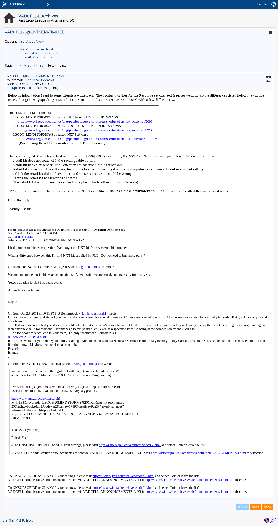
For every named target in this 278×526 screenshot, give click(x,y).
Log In (262, 4)
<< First (25, 65)
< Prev (38, 65)
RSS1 (255, 507)
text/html (40, 88)
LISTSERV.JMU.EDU (17, 521)
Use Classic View (31, 41)
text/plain (14, 88)
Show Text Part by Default (38, 53)
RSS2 (268, 507)
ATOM (242, 507)
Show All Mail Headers (35, 57)
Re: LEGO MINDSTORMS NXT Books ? (36, 76)
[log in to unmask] (39, 80)
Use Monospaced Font (36, 49)
